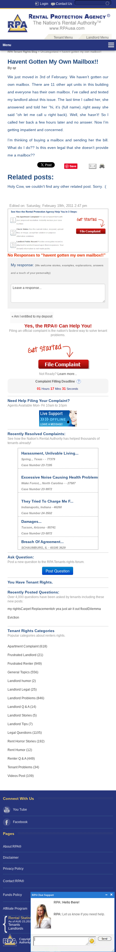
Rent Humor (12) (20, 750)
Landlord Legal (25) (22, 689)
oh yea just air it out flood (69, 609)
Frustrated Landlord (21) (25, 655)
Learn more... (67, 374)
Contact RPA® (13, 881)
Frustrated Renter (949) (25, 664)
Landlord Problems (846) (26, 698)
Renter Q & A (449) (21, 758)
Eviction (13, 617)
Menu (7, 45)
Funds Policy (12, 895)
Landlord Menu (97, 37)
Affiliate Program (15, 908)
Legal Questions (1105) (25, 733)
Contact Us (64, 4)
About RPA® (12, 846)
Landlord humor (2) (22, 681)
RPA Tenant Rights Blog (22, 51)
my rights (14, 609)
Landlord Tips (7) (20, 724)
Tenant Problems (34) (23, 767)
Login (44, 4)
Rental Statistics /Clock (27, 918)
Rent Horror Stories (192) (26, 741)
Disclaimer (11, 857)
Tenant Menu (63, 37)
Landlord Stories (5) (22, 715)
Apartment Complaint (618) (27, 646)
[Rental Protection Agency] (57, 20)
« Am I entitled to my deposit (32, 316)
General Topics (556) (23, 672)
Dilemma (94, 609)
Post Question (58, 571)
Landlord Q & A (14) (22, 707)
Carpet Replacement (36, 609)
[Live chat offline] (58, 418)
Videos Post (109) (21, 776)
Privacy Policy (13, 869)
